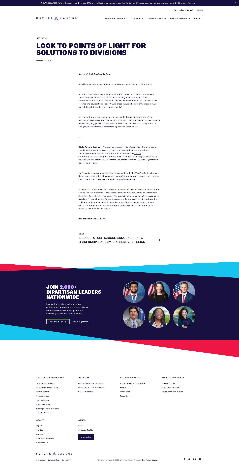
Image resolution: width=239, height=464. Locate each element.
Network (136, 18)
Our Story (40, 430)
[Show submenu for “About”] (202, 18)
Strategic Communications (47, 409)
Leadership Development (47, 387)
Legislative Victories (171, 387)
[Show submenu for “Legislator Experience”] (127, 18)
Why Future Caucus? (45, 383)
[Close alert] (235, 3)
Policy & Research (178, 18)
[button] (175, 10)
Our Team (40, 434)
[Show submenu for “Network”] (142, 18)
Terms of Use (67, 460)
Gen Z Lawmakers (86, 392)
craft (83, 208)
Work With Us (42, 443)
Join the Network (186, 10)
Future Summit (42, 392)
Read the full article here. (91, 219)
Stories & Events (155, 18)
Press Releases (126, 396)
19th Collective (42, 400)
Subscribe (86, 437)
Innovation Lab (42, 396)
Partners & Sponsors (45, 438)
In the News (125, 392)
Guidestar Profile (85, 430)
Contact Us (40, 460)
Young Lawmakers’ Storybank (132, 383)
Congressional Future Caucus (91, 383)
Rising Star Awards (44, 404)
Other (82, 420)
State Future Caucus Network (91, 387)
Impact (39, 426)
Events (123, 387)
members (99, 160)
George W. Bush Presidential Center (95, 74)
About (197, 18)
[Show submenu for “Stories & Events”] (165, 18)
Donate (200, 10)
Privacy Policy (53, 460)
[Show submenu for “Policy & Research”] (189, 18)
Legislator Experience (114, 18)
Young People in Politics (172, 392)
